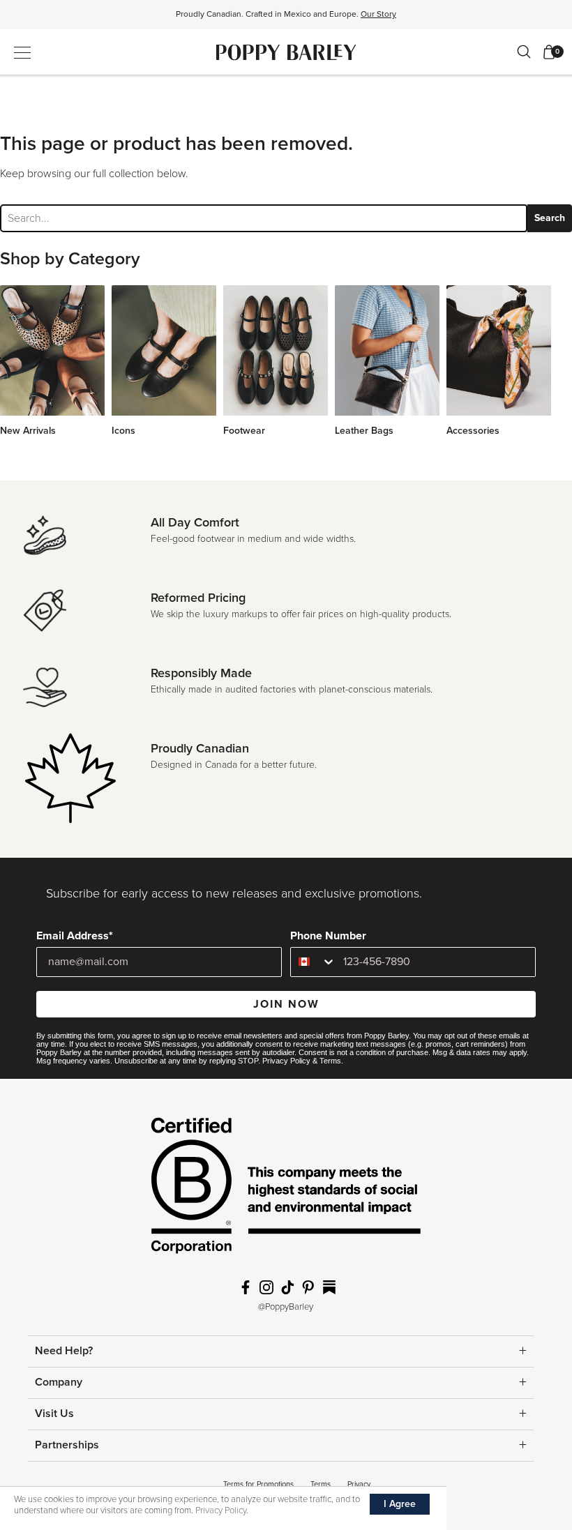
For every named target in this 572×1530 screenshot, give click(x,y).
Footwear (244, 431)
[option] (286, 18)
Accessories (472, 431)
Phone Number (328, 936)
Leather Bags (364, 431)
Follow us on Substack (329, 1287)
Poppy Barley (286, 52)
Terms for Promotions (258, 1484)
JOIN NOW (286, 1004)
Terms (330, 1060)
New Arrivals (28, 431)
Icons (123, 431)
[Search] (524, 52)
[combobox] (313, 962)
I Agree (400, 1504)
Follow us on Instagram (266, 1287)
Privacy (358, 1484)
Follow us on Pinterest (308, 1287)
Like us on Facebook (246, 1287)
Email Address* (74, 936)
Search (549, 218)
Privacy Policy (286, 1060)
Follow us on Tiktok (287, 1287)
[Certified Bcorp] (286, 1189)
